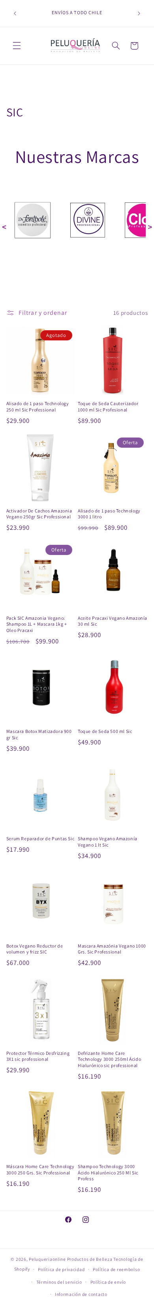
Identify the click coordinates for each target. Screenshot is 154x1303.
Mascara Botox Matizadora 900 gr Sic (39, 734)
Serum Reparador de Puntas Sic (40, 838)
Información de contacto (81, 1294)
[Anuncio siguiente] (139, 13)
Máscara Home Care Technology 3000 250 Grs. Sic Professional (40, 1169)
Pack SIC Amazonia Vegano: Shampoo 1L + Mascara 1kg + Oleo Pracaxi (36, 624)
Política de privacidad (61, 1269)
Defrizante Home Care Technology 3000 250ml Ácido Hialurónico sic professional (109, 1059)
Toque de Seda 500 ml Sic (105, 731)
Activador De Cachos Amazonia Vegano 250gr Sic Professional (39, 514)
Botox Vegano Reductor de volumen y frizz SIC (34, 949)
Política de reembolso (116, 1269)
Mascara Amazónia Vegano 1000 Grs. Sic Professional (112, 949)
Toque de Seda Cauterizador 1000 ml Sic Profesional (108, 406)
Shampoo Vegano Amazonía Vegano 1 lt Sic (107, 842)
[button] (17, 46)
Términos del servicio (59, 1282)
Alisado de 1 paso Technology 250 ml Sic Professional (37, 406)
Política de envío (108, 1282)
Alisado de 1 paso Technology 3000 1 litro (109, 514)
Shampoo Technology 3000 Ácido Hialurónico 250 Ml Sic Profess (108, 1172)
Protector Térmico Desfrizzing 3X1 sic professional (37, 1056)
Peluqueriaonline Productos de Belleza (70, 1259)
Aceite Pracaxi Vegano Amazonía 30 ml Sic (112, 621)
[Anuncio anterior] (15, 13)
